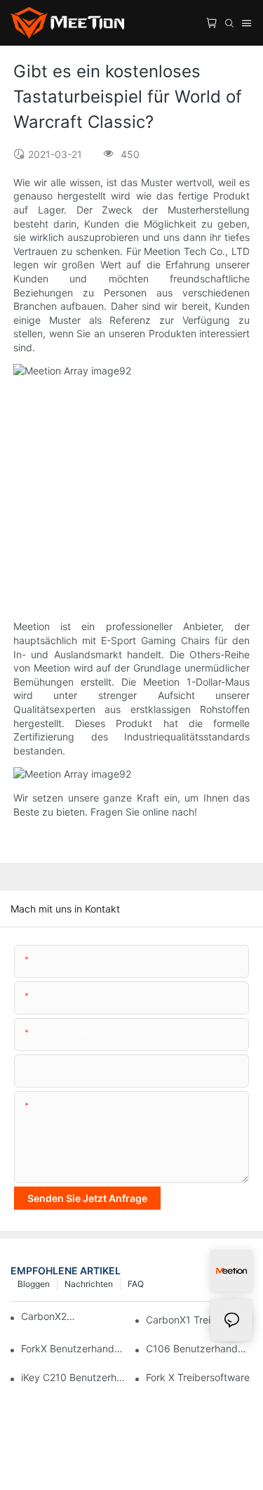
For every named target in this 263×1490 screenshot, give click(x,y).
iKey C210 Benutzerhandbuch (74, 1377)
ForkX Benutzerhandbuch (74, 1348)
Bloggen (34, 1284)
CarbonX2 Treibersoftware (48, 1316)
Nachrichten (89, 1284)
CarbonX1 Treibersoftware (199, 1320)
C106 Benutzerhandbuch (199, 1348)
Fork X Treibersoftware (198, 1377)
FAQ (136, 1284)
